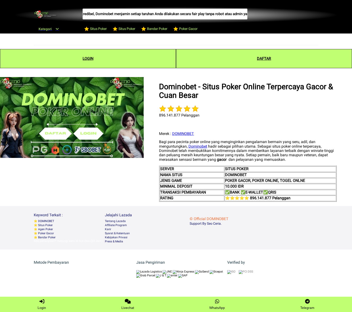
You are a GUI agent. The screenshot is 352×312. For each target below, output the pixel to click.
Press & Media (114, 241)
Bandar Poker (46, 237)
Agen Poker (45, 229)
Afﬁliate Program (116, 225)
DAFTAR (264, 58)
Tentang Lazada (115, 221)
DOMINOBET (183, 133)
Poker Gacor (45, 233)
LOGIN (88, 58)
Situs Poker (45, 225)
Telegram (307, 308)
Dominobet (197, 146)
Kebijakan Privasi (116, 237)
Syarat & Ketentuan (117, 233)
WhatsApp (217, 308)
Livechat (127, 308)
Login (42, 308)
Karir (108, 229)
